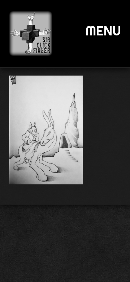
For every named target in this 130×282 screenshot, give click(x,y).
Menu (103, 31)
